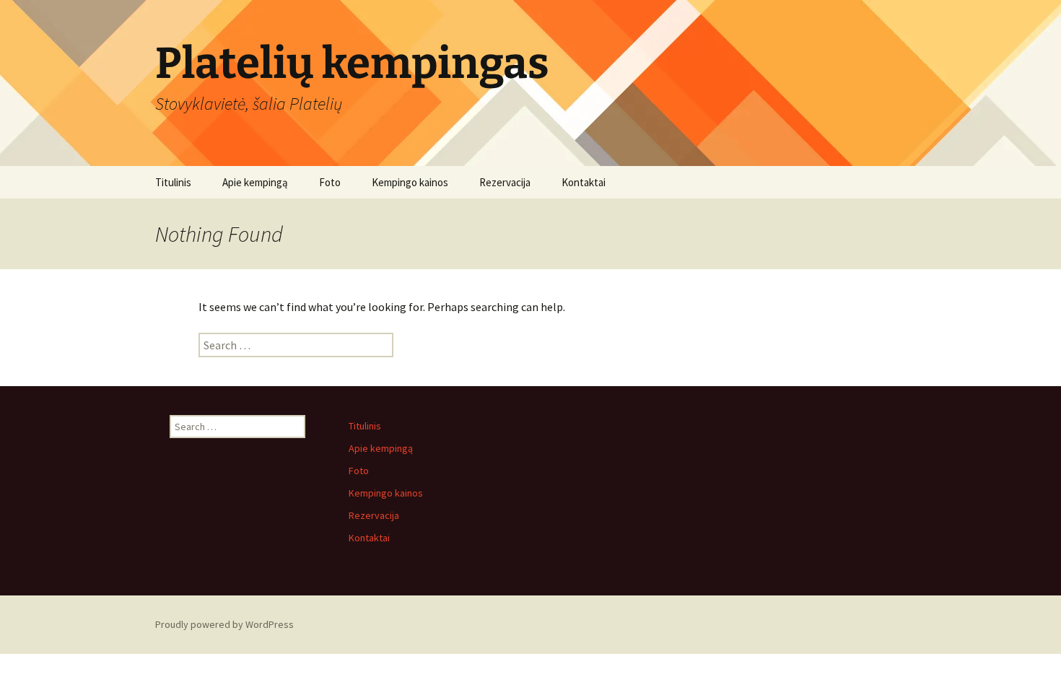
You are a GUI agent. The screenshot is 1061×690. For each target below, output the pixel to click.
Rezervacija (504, 182)
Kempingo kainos (410, 182)
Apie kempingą (255, 182)
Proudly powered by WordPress (224, 624)
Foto (330, 182)
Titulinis (173, 182)
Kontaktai (584, 182)
